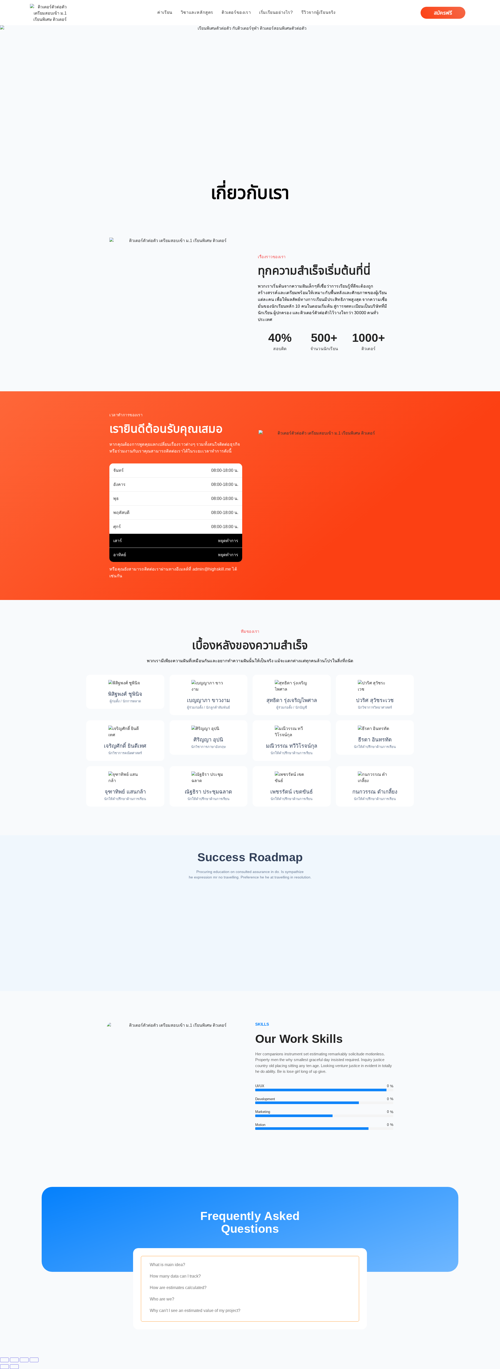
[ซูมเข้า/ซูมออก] (4, 1360)
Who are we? (162, 1299)
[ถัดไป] (14, 1366)
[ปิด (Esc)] (34, 1360)
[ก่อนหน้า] (4, 1366)
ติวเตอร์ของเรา (236, 12)
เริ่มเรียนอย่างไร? (276, 12)
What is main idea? (167, 1264)
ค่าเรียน (164, 12)
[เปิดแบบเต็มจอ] (14, 1360)
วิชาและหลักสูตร (197, 12)
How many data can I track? (175, 1276)
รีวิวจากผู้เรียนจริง (318, 12)
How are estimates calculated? (178, 1287)
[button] (250, 1266)
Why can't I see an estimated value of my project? (195, 1310)
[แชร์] (24, 1360)
